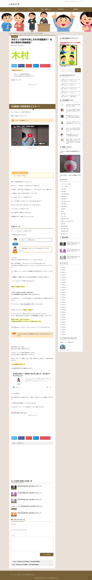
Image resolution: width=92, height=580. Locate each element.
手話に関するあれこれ (66, 201)
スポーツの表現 (64, 186)
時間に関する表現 (65, 218)
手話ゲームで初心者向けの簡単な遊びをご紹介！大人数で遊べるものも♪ (73, 129)
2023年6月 (63, 270)
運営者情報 (75, 9)
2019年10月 (63, 312)
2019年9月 (63, 314)
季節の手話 (63, 196)
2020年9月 (63, 285)
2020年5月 (63, 294)
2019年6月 (63, 322)
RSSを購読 (73, 1)
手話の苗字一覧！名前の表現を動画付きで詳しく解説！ (73, 105)
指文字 (62, 211)
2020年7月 (63, 290)
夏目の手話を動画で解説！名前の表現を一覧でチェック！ (30, 513)
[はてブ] (36, 66)
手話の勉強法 (64, 204)
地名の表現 (63, 191)
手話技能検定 (64, 206)
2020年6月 (63, 292)
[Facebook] (21, 66)
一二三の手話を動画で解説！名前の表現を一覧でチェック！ (30, 506)
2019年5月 (63, 324)
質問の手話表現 (64, 226)
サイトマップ (80, 1)
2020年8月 (63, 287)
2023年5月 (63, 272)
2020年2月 (63, 302)
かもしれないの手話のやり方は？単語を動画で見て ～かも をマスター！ (73, 123)
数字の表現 (63, 213)
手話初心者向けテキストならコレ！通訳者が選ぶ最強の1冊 (72, 135)
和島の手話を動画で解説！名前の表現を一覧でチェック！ (30, 486)
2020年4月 (63, 297)
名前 (14, 443)
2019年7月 (63, 319)
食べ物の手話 (64, 233)
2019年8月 (63, 317)
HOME (11, 33)
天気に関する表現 (65, 194)
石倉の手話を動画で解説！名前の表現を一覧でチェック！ (30, 499)
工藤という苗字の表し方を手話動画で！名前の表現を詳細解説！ (25, 564)
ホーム (67, 1)
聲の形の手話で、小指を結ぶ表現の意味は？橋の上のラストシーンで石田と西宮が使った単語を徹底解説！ (73, 141)
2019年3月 (63, 329)
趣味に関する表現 (65, 228)
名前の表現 (17, 33)
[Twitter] (14, 66)
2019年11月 (63, 309)
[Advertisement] (32, 93)
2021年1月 (63, 275)
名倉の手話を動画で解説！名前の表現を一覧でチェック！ (30, 492)
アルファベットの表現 (66, 184)
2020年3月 (63, 299)
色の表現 (63, 223)
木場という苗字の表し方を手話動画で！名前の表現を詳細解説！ (27, 561)
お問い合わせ (61, 9)
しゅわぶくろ (14, 4)
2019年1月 (63, 334)
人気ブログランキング (64, 349)
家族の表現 (63, 199)
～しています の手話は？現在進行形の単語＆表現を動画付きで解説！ (73, 111)
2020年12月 (63, 277)
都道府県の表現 (64, 231)
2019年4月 (63, 327)
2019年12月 (63, 307)
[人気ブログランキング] (45, 66)
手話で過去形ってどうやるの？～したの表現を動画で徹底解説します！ (73, 117)
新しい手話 (63, 216)
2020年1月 (63, 304)
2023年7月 (63, 267)
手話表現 (63, 208)
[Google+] (29, 66)
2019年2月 (63, 332)
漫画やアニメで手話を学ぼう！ (67, 221)
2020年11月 (63, 280)
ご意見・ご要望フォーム (46, 9)
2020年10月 (63, 282)
